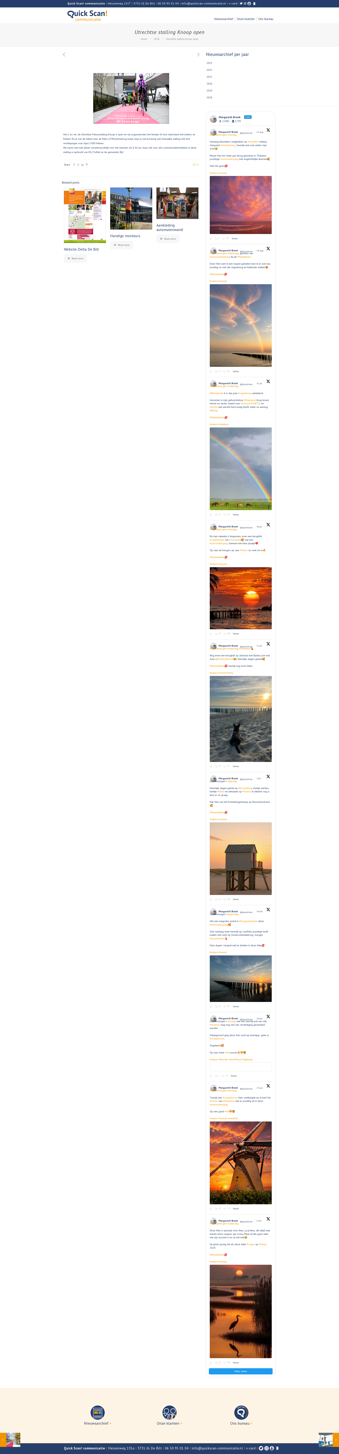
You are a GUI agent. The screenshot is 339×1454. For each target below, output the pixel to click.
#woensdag (232, 914)
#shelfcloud (235, 1059)
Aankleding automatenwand (169, 227)
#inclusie (245, 403)
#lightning (247, 1059)
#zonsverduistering (220, 256)
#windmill (232, 1118)
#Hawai (263, 1244)
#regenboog (245, 393)
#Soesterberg (228, 145)
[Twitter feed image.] (241, 205)
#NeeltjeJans (244, 256)
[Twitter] (261, 1448)
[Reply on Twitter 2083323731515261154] (211, 515)
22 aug (260, 132)
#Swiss (243, 550)
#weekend (245, 648)
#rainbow (223, 424)
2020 (209, 83)
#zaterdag (232, 253)
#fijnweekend (217, 274)
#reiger (251, 1244)
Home (144, 39)
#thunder (223, 1059)
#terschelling (245, 788)
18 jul (260, 526)
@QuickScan (246, 133)
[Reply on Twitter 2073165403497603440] (211, 899)
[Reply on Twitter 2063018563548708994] (211, 1363)
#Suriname (235, 539)
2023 (209, 63)
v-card (233, 3)
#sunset (223, 173)
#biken (220, 791)
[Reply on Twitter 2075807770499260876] (211, 766)
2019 (209, 90)
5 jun (259, 1220)
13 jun (260, 1087)
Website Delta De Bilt (81, 249)
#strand (247, 791)
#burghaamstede (248, 921)
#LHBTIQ (255, 403)
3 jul (259, 778)
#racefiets (253, 141)
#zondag (232, 134)
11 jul (260, 645)
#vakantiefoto (217, 539)
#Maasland (249, 400)
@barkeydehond (224, 659)
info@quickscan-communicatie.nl (204, 3)
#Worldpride (216, 393)
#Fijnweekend (217, 417)
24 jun (260, 911)
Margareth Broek (228, 132)
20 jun (260, 1018)
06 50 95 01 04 (168, 3)
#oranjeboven (217, 1038)
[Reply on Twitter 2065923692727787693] (211, 1209)
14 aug (260, 250)
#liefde (214, 407)
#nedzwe (215, 1024)
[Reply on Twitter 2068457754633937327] (211, 1076)
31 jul (260, 383)
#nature (214, 173)
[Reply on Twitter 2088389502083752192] (211, 371)
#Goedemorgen (218, 134)
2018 (156, 39)
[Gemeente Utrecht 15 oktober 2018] (10, 1440)
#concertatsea (217, 938)
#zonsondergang (229, 159)
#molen (214, 1101)
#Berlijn (214, 410)
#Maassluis (228, 1101)
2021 (209, 76)
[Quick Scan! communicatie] (87, 15)
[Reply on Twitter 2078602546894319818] (211, 634)
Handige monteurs (125, 235)
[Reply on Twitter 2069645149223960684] (211, 1006)
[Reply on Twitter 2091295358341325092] (211, 238)
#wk (227, 1052)
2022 (209, 69)
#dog (230, 672)
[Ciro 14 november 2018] (329, 1440)
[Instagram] (266, 1448)
